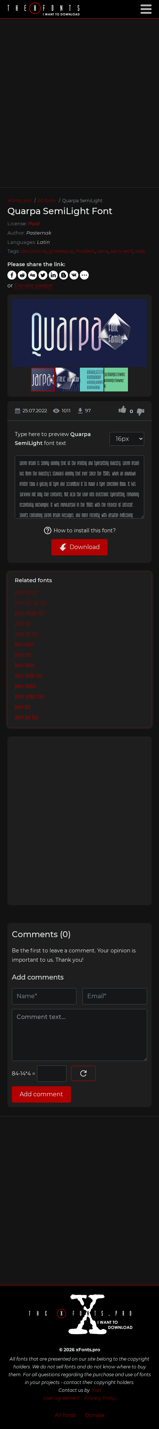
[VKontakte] (74, 275)
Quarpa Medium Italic (29, 676)
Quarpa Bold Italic (26, 718)
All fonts (65, 1415)
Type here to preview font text (53, 439)
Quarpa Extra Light (26, 593)
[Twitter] (42, 275)
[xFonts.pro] (44, 10)
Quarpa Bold (22, 707)
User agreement (61, 1398)
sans (102, 251)
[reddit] (22, 275)
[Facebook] (11, 275)
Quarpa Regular (24, 645)
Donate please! (33, 285)
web (140, 251)
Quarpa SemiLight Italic (30, 614)
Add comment (41, 1094)
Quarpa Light (23, 624)
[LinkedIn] (53, 275)
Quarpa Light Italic (27, 635)
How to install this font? (85, 530)
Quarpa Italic (23, 655)
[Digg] (32, 275)
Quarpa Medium (24, 666)
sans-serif (121, 251)
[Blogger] (63, 275)
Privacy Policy (100, 1398)
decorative (33, 251)
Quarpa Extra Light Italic (31, 603)
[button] (140, 333)
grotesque (60, 251)
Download (85, 547)
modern (85, 251)
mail (96, 1390)
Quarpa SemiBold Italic (29, 697)
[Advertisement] (79, 103)
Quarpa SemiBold (25, 687)
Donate (94, 1415)
